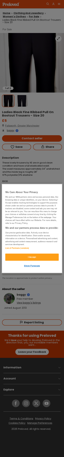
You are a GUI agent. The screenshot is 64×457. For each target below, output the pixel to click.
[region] (32, 228)
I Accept (32, 257)
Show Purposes (32, 265)
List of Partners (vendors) (17, 248)
